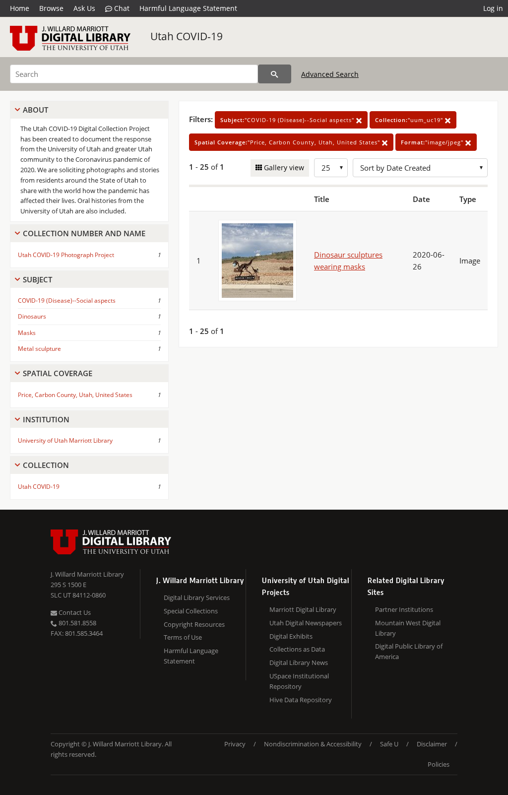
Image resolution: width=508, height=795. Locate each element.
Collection (46, 465)
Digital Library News (298, 662)
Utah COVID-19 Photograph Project (66, 255)
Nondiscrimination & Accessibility (313, 743)
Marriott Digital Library (302, 609)
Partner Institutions (404, 609)
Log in (493, 8)
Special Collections (191, 610)
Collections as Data (297, 649)
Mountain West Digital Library (408, 628)
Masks (27, 333)
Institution (46, 419)
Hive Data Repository (300, 699)
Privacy (235, 743)
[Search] (274, 74)
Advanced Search (330, 74)
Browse (51, 8)
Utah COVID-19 (186, 36)
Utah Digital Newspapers (305, 622)
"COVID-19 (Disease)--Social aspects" (288, 120)
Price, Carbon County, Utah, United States (75, 395)
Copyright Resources (194, 624)
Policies (438, 764)
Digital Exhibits (291, 636)
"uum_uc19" (410, 120)
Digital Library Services (197, 597)
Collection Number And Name (84, 233)
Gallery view (283, 167)
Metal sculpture (39, 348)
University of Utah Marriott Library (65, 440)
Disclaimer (432, 743)
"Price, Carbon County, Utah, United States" (288, 142)
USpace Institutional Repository (299, 681)
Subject (37, 279)
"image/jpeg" (433, 142)
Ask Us (84, 8)
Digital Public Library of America (409, 651)
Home (19, 8)
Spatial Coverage (57, 373)
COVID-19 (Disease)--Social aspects (67, 300)
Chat (120, 8)
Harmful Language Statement (188, 8)
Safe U (389, 743)
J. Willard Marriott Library (87, 574)
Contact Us (74, 612)
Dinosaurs (32, 316)
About (35, 110)
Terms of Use (183, 637)
